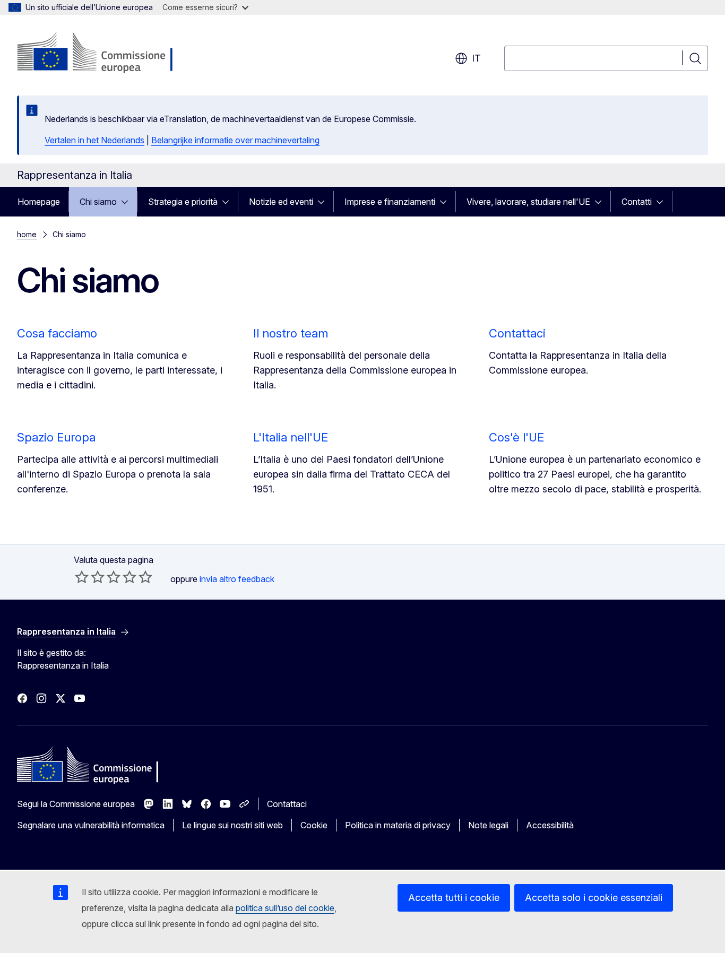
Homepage (39, 201)
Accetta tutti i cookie (453, 897)
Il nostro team (290, 333)
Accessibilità (550, 825)
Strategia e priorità (183, 201)
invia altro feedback (237, 579)
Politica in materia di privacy (398, 825)
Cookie (313, 825)
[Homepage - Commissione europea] (101, 53)
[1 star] (82, 577)
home (27, 234)
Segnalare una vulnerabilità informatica (91, 825)
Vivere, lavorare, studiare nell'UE (528, 201)
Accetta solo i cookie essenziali (593, 897)
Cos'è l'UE (516, 437)
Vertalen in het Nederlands (94, 140)
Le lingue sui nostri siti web (232, 825)
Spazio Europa (56, 437)
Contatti (637, 201)
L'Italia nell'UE (290, 437)
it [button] (476, 58)
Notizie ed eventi (281, 201)
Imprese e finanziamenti (389, 201)
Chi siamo (98, 201)
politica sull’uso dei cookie (285, 908)
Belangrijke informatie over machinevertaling (235, 140)
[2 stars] (90, 577)
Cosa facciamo (57, 333)
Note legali (488, 825)
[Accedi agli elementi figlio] (128, 201)
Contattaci (517, 333)
